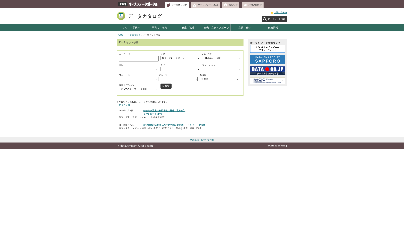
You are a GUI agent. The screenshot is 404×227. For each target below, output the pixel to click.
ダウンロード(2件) (152, 114)
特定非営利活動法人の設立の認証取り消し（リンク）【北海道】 (175, 125)
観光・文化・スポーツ (216, 27)
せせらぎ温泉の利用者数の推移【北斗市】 (164, 110)
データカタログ (179, 4)
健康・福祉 (188, 27)
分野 (162, 54)
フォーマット (208, 65)
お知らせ (233, 4)
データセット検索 (276, 19)
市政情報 (273, 27)
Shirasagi (282, 145)
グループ (162, 75)
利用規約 (194, 139)
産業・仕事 (244, 27)
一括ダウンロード (125, 105)
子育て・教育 (159, 27)
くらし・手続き (131, 27)
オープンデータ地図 (208, 4)
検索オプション (126, 85)
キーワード (124, 54)
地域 (121, 65)
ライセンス (124, 75)
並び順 (203, 75)
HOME (120, 35)
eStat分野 (207, 54)
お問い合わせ (255, 4)
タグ (162, 65)
